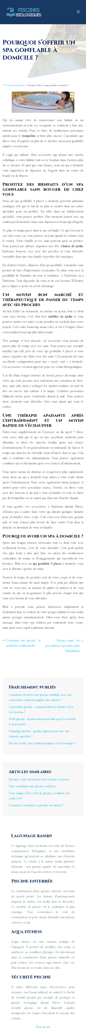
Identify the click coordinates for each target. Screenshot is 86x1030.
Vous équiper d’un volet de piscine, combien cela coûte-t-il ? (39, 796)
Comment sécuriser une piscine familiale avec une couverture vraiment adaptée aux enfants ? (40, 697)
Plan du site (43, 1027)
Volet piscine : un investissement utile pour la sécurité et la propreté (42, 721)
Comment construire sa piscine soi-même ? (36, 805)
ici (20, 286)
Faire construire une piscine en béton (32, 786)
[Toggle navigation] (78, 12)
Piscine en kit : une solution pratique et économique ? (42, 743)
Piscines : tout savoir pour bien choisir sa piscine (39, 779)
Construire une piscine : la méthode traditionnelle (23, 643)
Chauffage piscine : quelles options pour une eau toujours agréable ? (39, 734)
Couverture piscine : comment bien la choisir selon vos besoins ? (41, 709)
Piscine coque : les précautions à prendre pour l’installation (63, 646)
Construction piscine (16, 86)
